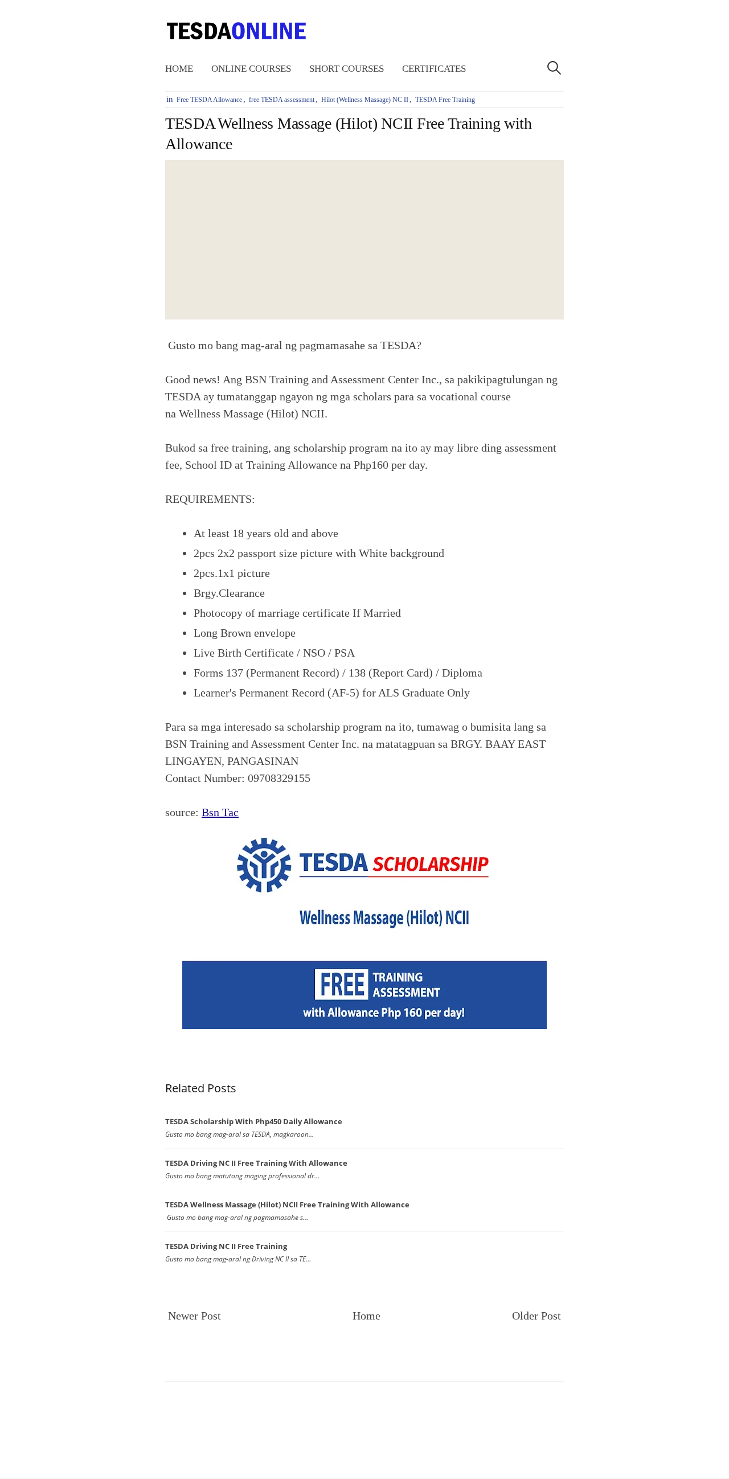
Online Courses (251, 68)
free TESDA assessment (281, 100)
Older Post (536, 1315)
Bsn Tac (220, 812)
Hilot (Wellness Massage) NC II (364, 100)
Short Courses (346, 68)
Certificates (434, 68)
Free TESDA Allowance (209, 100)
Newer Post (194, 1315)
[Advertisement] (364, 239)
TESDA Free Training (445, 100)
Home (179, 68)
